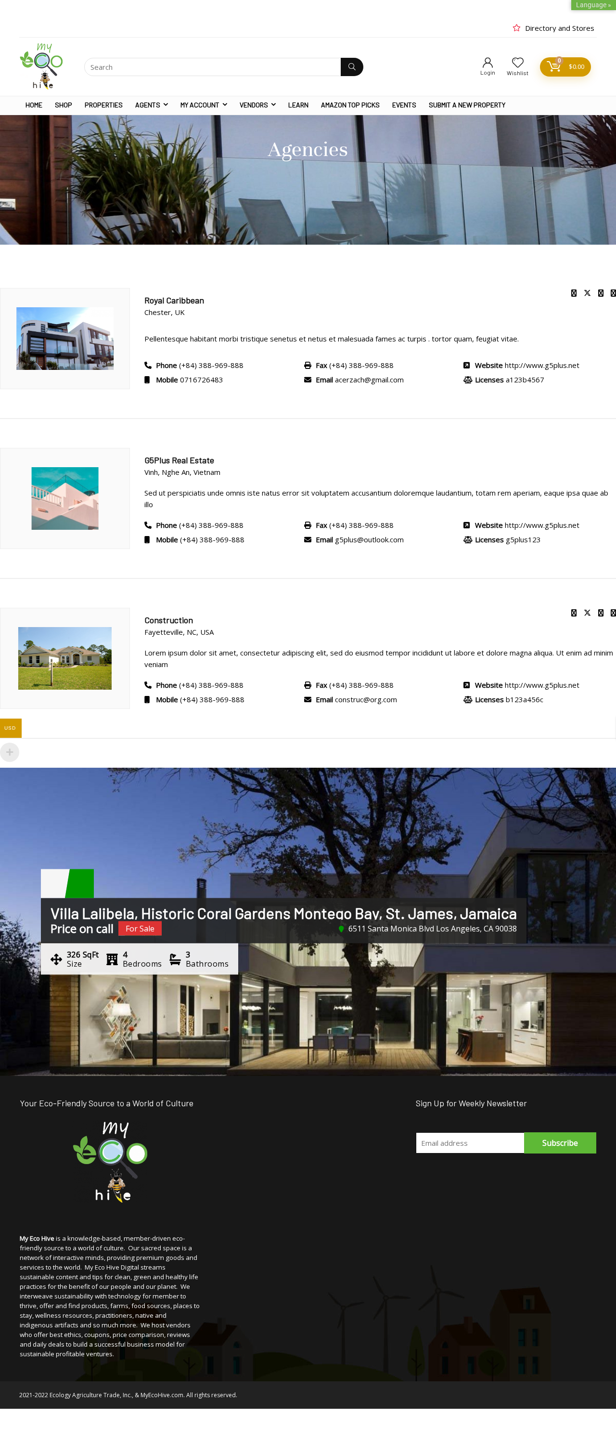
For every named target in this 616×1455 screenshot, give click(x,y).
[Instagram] (613, 293)
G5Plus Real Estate (179, 460)
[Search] (352, 67)
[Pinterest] (600, 293)
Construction (168, 620)
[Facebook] (574, 293)
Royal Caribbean (174, 300)
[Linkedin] (600, 612)
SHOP (63, 105)
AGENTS (147, 105)
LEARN (298, 105)
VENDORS (254, 105)
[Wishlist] (518, 63)
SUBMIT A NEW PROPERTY (467, 105)
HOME (34, 105)
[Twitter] (587, 293)
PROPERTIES (104, 105)
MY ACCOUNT (199, 105)
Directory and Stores (559, 28)
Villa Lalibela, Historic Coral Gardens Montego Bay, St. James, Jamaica (284, 913)
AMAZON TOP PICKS (350, 105)
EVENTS (404, 105)
